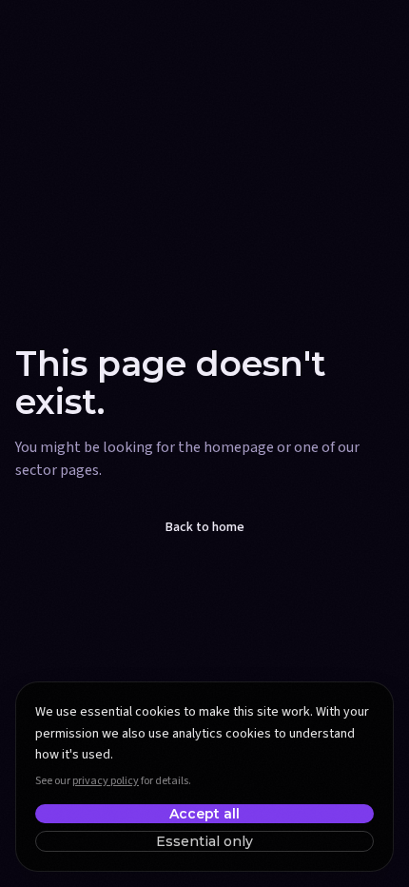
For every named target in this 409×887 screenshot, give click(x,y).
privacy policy (105, 781)
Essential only (204, 841)
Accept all (204, 813)
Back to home (205, 527)
